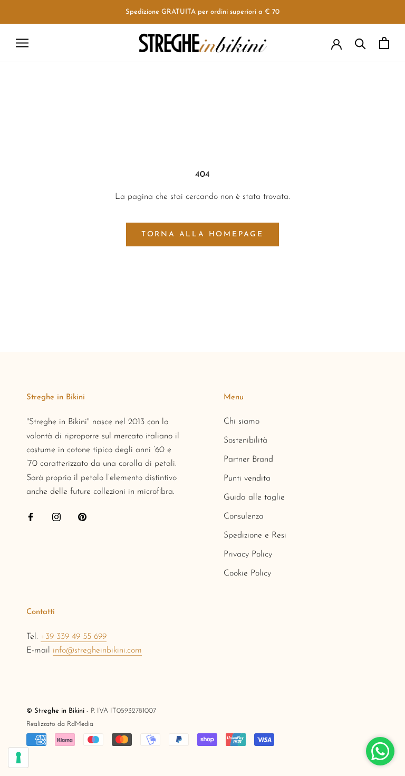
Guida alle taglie (254, 497)
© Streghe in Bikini (55, 710)
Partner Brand (248, 459)
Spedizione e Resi (255, 535)
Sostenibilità (245, 440)
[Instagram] (56, 516)
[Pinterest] (82, 516)
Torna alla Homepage (202, 234)
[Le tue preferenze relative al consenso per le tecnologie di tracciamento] (18, 758)
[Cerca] (360, 43)
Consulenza (244, 516)
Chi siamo (241, 421)
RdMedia (80, 724)
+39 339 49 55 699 (74, 637)
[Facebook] (30, 516)
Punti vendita (247, 478)
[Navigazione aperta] (22, 43)
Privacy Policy (248, 554)
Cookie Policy (247, 573)
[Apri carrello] (384, 43)
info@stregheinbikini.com (97, 650)
